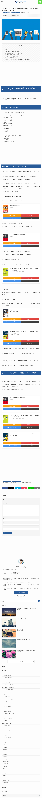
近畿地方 (5, 754)
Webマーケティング (28, 482)
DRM (23, 482)
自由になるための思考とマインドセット (10, 672)
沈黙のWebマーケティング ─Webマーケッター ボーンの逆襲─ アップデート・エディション (24, 332)
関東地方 (5, 749)
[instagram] (21, 596)
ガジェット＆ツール (7, 732)
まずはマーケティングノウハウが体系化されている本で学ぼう (17, 59)
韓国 (5, 775)
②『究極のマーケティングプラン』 (13, 56)
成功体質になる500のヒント (8, 675)
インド (5, 768)
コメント (5, 503)
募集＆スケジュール (7, 720)
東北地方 (5, 747)
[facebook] (17, 596)
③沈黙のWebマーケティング (12, 57)
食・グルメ (5, 735)
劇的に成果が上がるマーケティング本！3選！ (14, 53)
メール (4, 522)
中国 (5, 773)
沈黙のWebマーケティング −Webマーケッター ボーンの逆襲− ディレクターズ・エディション (24, 311)
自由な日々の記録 (7, 725)
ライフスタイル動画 (7, 737)
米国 (5, 785)
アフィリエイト (6, 692)
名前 (4, 518)
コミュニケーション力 (7, 682)
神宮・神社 (6, 763)
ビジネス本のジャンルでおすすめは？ (12, 51)
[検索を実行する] (39, 601)
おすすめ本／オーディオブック (15, 12)
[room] (23, 596)
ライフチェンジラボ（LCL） (9, 718)
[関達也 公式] (21, 2)
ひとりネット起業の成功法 (6, 12)
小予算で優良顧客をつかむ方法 (16, 205)
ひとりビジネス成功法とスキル (9, 687)
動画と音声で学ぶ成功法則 (8, 677)
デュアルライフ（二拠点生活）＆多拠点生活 (11, 728)
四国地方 (5, 759)
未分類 (4, 787)
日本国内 (5, 742)
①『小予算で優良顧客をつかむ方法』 (13, 54)
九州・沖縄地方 (7, 761)
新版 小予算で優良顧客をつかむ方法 (17, 234)
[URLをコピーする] (37, 488)
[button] (5, 488)
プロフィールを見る (21, 592)
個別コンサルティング (7, 706)
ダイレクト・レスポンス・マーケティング (15, 482)
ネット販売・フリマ (7, 696)
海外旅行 (5, 766)
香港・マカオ (6, 780)
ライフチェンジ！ (6, 670)
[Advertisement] (21, 73)
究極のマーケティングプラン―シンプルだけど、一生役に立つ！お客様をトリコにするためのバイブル (24, 269)
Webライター (6, 694)
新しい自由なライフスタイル (9, 723)
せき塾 (5, 708)
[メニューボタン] (2, 2)
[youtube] (24, 596)
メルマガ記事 (6, 701)
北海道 (5, 744)
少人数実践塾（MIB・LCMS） (9, 713)
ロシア (5, 770)
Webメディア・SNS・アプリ (9, 699)
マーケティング (5, 482)
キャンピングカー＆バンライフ (9, 730)
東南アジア (6, 782)
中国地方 (5, 756)
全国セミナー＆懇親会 (7, 711)
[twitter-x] (19, 596)
